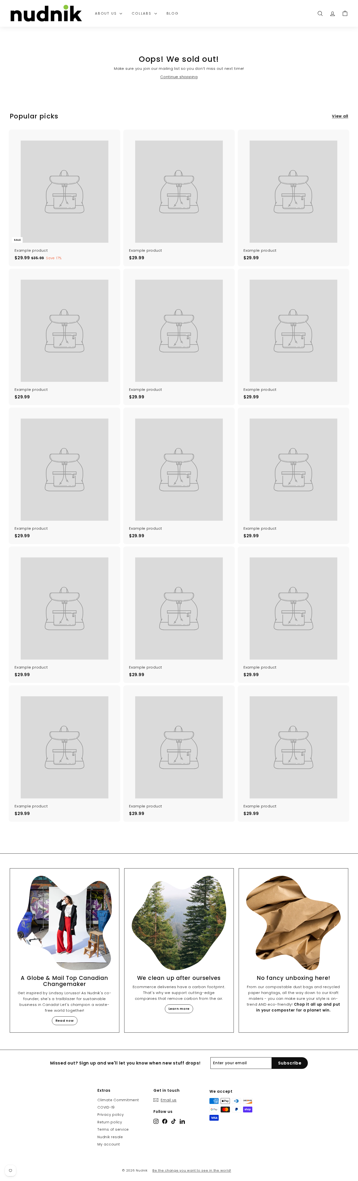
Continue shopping (179, 76)
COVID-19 (106, 1107)
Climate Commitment (118, 1100)
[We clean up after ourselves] (179, 923)
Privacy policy (110, 1114)
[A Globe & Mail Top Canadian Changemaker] (64, 923)
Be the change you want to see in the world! (191, 1170)
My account (108, 1144)
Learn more (179, 1008)
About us (106, 13)
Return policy (109, 1122)
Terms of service (113, 1129)
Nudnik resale (110, 1137)
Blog (173, 13)
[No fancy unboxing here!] (293, 923)
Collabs (142, 13)
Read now (65, 1020)
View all (340, 116)
